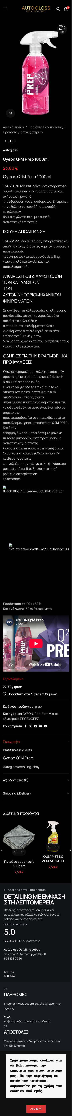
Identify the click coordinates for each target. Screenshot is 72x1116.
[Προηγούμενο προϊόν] (5, 141)
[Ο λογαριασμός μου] (58, 9)
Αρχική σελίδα (13, 127)
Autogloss (10, 150)
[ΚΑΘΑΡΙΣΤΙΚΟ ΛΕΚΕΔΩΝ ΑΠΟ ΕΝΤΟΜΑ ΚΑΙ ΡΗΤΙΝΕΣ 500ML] (53, 836)
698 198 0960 (13, 958)
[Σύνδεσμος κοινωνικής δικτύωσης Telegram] (45, 726)
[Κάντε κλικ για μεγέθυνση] (10, 113)
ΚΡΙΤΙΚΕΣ (9, 975)
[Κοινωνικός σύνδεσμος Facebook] (25, 726)
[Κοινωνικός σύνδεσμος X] (30, 726)
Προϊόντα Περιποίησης (45, 127)
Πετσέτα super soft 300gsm (19, 863)
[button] (15, 852)
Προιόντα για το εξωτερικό (23, 132)
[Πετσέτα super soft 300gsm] (19, 839)
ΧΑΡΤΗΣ (9, 972)
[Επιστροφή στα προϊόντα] (10, 141)
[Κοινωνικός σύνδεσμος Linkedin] (40, 726)
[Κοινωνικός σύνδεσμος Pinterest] (35, 726)
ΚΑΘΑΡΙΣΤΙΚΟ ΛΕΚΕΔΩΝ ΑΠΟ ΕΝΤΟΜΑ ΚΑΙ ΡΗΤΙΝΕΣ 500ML (53, 863)
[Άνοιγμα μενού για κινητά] (5, 9)
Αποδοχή (36, 1108)
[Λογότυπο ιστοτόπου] (36, 8)
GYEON (28, 713)
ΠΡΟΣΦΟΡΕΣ (29, 718)
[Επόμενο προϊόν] (15, 141)
